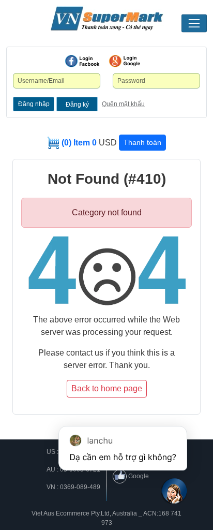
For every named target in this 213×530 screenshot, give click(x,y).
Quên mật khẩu (123, 104)
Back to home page (106, 388)
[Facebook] (82, 61)
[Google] (124, 61)
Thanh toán (142, 142)
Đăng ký (77, 104)
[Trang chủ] (106, 18)
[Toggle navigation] (194, 23)
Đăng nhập (34, 104)
